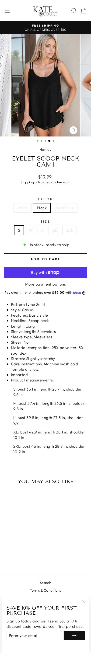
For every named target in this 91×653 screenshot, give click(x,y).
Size (45, 221)
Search (45, 582)
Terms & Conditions (45, 590)
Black (42, 207)
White (22, 207)
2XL (69, 230)
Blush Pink (65, 207)
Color (45, 199)
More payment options (45, 284)
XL (54, 230)
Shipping (27, 182)
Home (44, 149)
